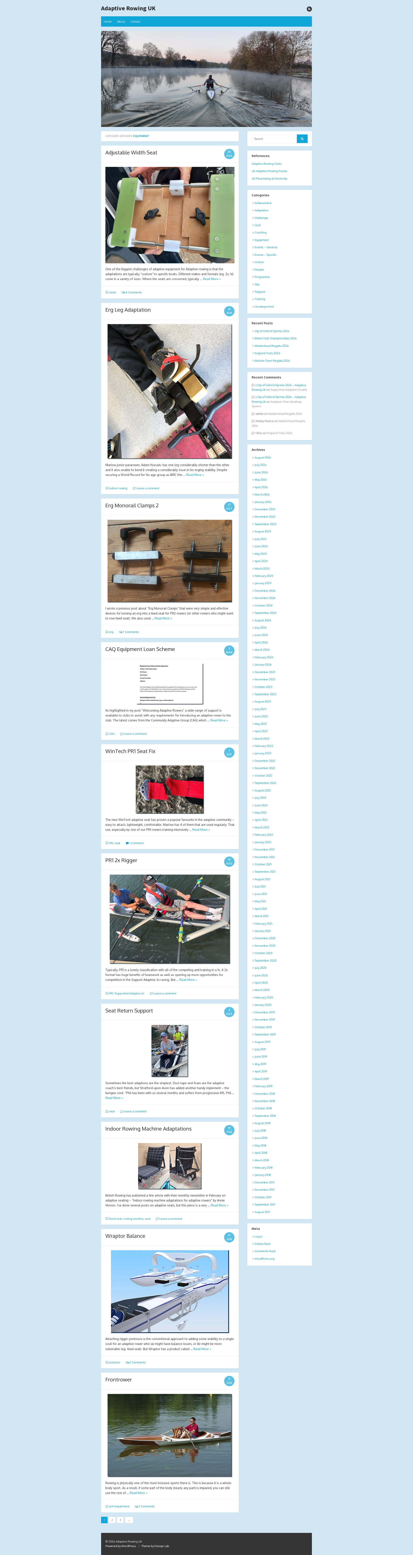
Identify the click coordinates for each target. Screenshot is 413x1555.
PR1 (111, 843)
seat (117, 843)
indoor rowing (118, 488)
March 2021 (262, 916)
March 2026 (262, 494)
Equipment (262, 240)
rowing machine (133, 1218)
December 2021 (265, 849)
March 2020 (262, 990)
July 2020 (261, 968)
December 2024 (265, 590)
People (259, 269)
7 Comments (130, 632)
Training (260, 299)
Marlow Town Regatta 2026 (272, 360)
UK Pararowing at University (269, 178)
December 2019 (265, 1012)
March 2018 (262, 1160)
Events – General (266, 247)
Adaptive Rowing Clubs (267, 163)
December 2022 (265, 760)
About (121, 21)
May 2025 (261, 553)
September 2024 (265, 612)
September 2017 (265, 1204)
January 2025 (263, 583)
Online (259, 262)
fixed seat (115, 1218)
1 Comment (136, 843)
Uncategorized (264, 306)
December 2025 (265, 509)
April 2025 (261, 561)
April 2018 (261, 1152)
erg (111, 632)
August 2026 (263, 457)
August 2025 (263, 531)
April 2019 (261, 1071)
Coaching (261, 232)
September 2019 (265, 1034)
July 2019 (260, 1049)
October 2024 (264, 605)
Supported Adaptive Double (289, 389)
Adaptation (262, 210)
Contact (135, 21)
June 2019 (261, 1056)
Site (257, 284)
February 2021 (263, 923)
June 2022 (261, 805)
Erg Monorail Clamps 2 (132, 505)
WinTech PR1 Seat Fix (130, 751)
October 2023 (263, 687)
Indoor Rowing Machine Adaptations (148, 1128)
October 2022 (263, 775)
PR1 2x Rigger (121, 860)
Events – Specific (265, 254)
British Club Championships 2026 (276, 338)
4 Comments (133, 292)
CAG (112, 733)
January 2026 (263, 502)
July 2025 (261, 539)
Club (258, 225)
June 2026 (261, 472)
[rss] (309, 9)
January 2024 (263, 664)
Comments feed (265, 1251)
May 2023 (261, 724)
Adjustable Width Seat (131, 152)
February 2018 (264, 1167)
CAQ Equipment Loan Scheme (140, 649)
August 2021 (262, 879)
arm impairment (119, 1506)
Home (108, 21)
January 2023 (263, 753)
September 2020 (265, 960)
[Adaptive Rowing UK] (206, 79)
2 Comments (137, 1362)
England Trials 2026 (267, 353)
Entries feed (262, 1244)
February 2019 (263, 1086)
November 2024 (265, 598)
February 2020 (264, 997)
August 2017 (262, 1212)
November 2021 (265, 857)
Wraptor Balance (125, 1235)
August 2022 (263, 790)
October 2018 (263, 1108)
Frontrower (118, 1379)
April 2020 (261, 982)
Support (260, 291)
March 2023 (262, 738)
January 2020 (263, 1004)
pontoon (114, 1362)
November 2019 (265, 1019)
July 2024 (261, 627)
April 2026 (261, 487)
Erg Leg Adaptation (128, 309)
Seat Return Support (129, 1010)
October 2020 (264, 953)
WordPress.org (264, 1258)
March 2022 (262, 827)
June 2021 (261, 894)
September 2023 (265, 694)
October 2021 (263, 864)
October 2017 (263, 1197)
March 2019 (262, 1079)
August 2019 (262, 1042)
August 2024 (263, 620)
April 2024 (261, 642)
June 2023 (261, 716)
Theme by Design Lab (155, 1546)
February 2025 (264, 576)
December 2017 (265, 1182)
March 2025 (262, 568)
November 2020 (265, 945)
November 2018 (265, 1101)
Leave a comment (147, 488)
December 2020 (265, 938)
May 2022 (261, 812)
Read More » (212, 279)
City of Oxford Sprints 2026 (272, 331)
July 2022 (260, 797)
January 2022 (263, 842)
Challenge (261, 218)
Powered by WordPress (120, 1546)
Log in (258, 1236)
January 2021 (263, 931)
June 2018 (261, 1138)
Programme (262, 277)
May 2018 (260, 1145)
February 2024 (264, 657)
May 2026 (261, 479)
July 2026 (261, 464)
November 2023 (265, 679)
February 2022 (264, 834)
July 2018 (260, 1130)
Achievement (263, 203)
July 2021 (260, 886)
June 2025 (261, 546)
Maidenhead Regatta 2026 (272, 346)
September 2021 (265, 871)
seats (112, 292)
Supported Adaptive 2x (129, 993)
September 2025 (265, 524)
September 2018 (265, 1115)
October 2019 (263, 1027)
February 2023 (264, 746)
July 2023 (260, 709)
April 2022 (261, 820)
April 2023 (261, 731)
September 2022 (265, 783)
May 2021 (260, 901)
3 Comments (146, 1506)
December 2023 (265, 672)
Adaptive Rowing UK (128, 8)
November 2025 (265, 516)
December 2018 (265, 1093)
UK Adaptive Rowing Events (269, 171)
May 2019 (260, 1064)
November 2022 (265, 768)
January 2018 (263, 1175)
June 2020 (261, 975)
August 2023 (263, 701)
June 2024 (261, 635)
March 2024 (262, 649)
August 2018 (262, 1123)
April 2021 (261, 908)
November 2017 (265, 1189)
